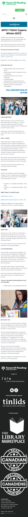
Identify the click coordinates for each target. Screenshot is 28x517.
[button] (14, 18)
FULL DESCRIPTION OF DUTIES (16, 91)
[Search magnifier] (26, 14)
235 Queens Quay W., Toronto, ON (16, 200)
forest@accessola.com (10, 513)
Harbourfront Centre (7, 196)
